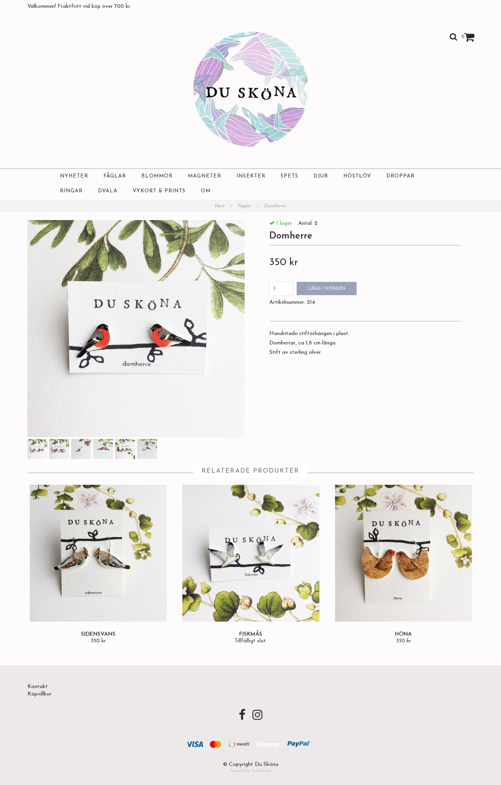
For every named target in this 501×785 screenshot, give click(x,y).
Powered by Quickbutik (250, 771)
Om (206, 191)
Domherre (275, 206)
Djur (321, 176)
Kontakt (37, 687)
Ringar (71, 191)
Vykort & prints (159, 191)
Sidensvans (98, 634)
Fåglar (114, 176)
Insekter (250, 176)
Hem (223, 206)
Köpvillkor (39, 694)
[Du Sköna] (250, 89)
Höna (403, 634)
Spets (289, 176)
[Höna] (403, 553)
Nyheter (74, 176)
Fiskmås (250, 634)
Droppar (400, 176)
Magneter (204, 176)
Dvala (107, 191)
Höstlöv (357, 176)
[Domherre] (136, 328)
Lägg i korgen (326, 288)
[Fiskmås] (250, 553)
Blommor (157, 176)
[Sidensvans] (98, 553)
